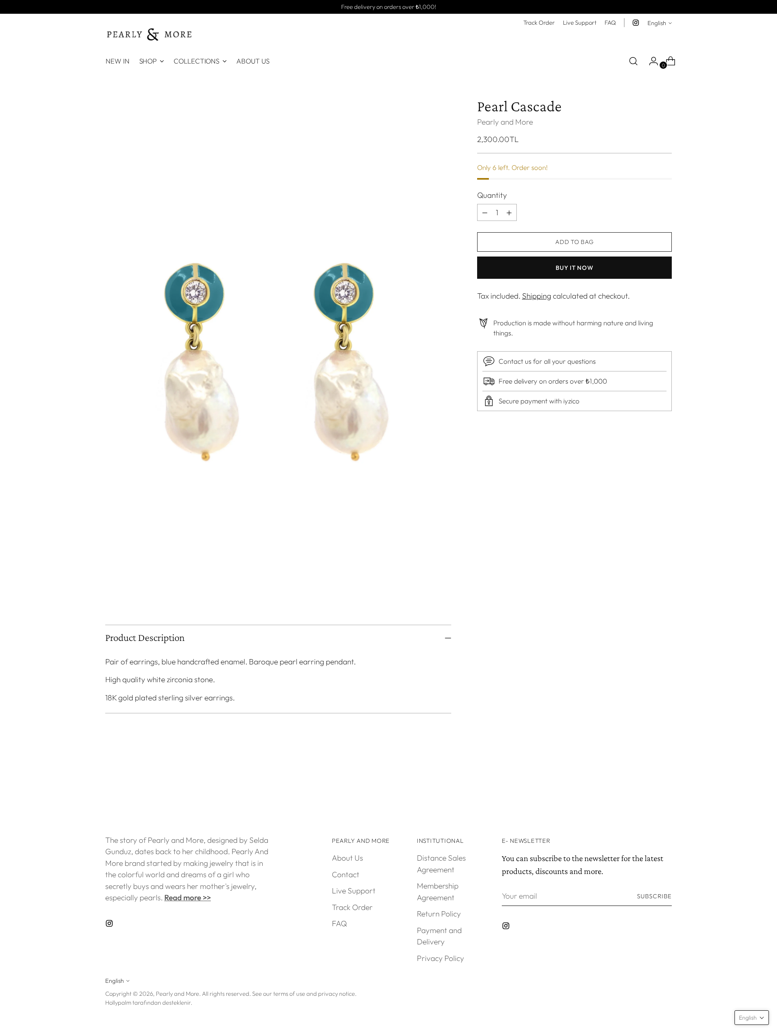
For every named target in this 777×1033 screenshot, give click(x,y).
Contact (345, 874)
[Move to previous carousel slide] (646, 787)
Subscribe (654, 896)
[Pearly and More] (149, 34)
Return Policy (439, 913)
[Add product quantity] (485, 212)
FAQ (339, 923)
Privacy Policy (440, 958)
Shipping (536, 296)
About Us (347, 858)
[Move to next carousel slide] (665, 787)
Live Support (354, 890)
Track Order (352, 907)
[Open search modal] (633, 61)
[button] (752, 1018)
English (657, 23)
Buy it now (574, 268)
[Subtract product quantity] (509, 212)
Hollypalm (118, 1002)
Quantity (492, 195)
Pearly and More (505, 122)
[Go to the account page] (650, 61)
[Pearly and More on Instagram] (635, 22)
